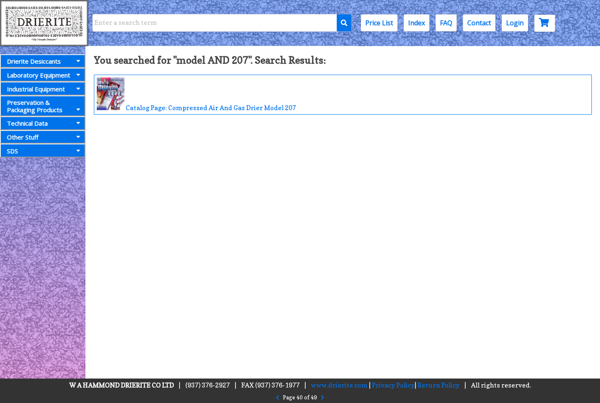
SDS (12, 151)
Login (515, 22)
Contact (479, 22)
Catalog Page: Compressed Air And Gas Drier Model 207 (210, 108)
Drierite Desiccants (34, 61)
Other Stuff (22, 137)
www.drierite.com (339, 385)
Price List (379, 22)
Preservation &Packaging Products (34, 105)
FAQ (446, 22)
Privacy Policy (393, 385)
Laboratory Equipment (38, 75)
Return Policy (439, 385)
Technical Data (27, 123)
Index (416, 22)
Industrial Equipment (36, 89)
